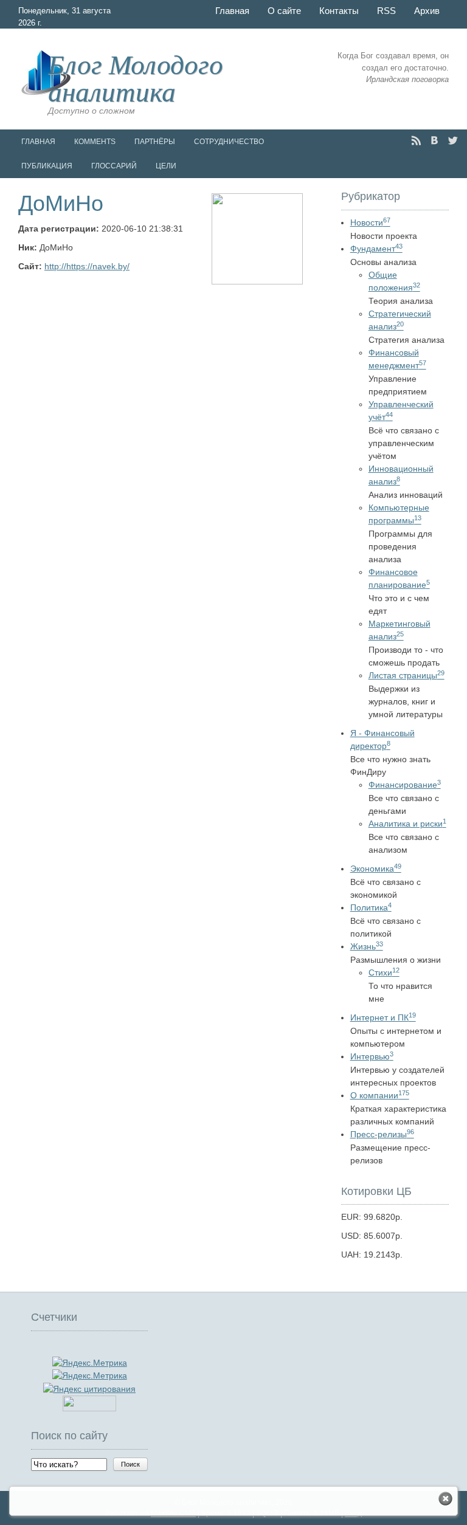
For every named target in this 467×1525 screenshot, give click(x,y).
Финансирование (404, 785)
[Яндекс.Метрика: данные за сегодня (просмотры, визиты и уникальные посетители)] (89, 1375)
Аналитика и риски (407, 823)
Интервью (371, 1056)
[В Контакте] (434, 141)
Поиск (130, 1464)
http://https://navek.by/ (87, 266)
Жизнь (366, 946)
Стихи (384, 972)
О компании (379, 1095)
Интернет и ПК (383, 1017)
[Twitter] (453, 141)
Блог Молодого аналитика (135, 77)
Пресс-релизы (382, 1134)
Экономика (375, 868)
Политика (371, 907)
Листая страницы (406, 675)
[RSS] (416, 141)
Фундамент (376, 248)
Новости (370, 222)
